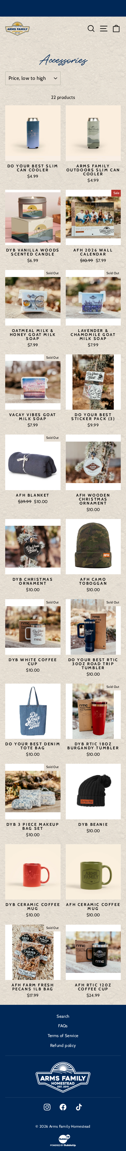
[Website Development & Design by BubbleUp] (63, 1146)
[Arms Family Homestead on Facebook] (63, 1107)
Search (63, 1016)
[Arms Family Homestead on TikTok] (79, 1107)
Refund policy (63, 1045)
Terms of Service (63, 1035)
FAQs (63, 1025)
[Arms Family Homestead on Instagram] (47, 1107)
